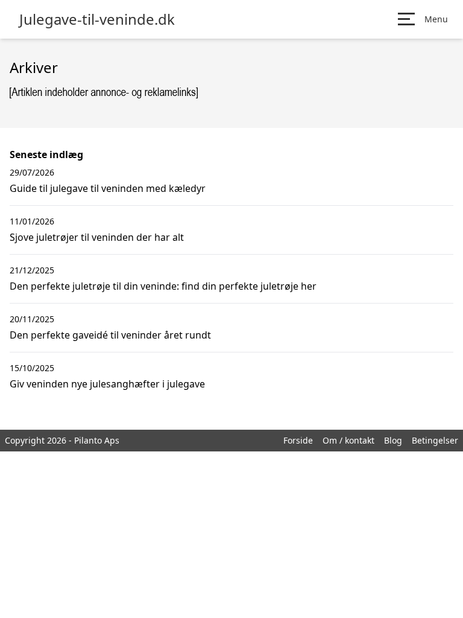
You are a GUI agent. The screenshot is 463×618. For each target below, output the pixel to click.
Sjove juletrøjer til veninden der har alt (97, 237)
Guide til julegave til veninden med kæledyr (108, 188)
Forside (298, 440)
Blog (393, 440)
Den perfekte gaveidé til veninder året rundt (110, 335)
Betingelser (435, 440)
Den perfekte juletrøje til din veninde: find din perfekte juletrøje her (163, 286)
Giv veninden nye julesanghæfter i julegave (107, 383)
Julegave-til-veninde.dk (97, 19)
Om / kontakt (348, 440)
